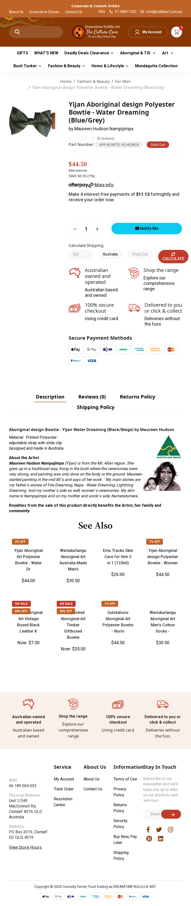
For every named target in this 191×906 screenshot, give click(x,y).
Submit (171, 814)
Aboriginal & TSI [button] (135, 53)
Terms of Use (125, 779)
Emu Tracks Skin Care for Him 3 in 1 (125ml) (118, 556)
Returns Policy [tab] (137, 396)
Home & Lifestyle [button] (108, 66)
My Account (152, 32)
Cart (176, 32)
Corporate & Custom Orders (95, 5)
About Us (16, 12)
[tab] (50, 397)
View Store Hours (25, 847)
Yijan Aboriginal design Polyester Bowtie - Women (162, 556)
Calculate (173, 258)
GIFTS (22, 53)
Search (17, 32)
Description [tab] (50, 396)
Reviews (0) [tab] (92, 396)
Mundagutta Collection (156, 66)
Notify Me (148, 228)
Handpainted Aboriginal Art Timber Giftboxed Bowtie (73, 625)
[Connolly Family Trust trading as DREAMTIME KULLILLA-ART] (95, 31)
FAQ (101, 12)
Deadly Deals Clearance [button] (86, 53)
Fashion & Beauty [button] (64, 66)
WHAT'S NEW (46, 53)
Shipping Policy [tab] (95, 407)
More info (103, 184)
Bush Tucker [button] (25, 66)
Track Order (64, 789)
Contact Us (73, 12)
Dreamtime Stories (44, 12)
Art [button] (165, 53)
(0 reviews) (105, 138)
